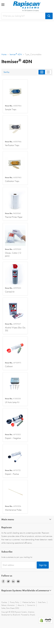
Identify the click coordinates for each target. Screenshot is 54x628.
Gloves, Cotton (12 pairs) (13, 252)
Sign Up (43, 565)
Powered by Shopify (28, 614)
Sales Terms (42, 602)
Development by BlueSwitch (10, 614)
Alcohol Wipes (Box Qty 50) (15, 327)
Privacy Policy (14, 602)
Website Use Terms (28, 602)
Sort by (6, 72)
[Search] (49, 16)
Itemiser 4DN (16, 54)
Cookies (4, 602)
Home (4, 54)
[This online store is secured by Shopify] (45, 622)
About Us (21, 605)
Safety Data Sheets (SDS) (10, 608)
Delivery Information (8, 605)
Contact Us (31, 605)
